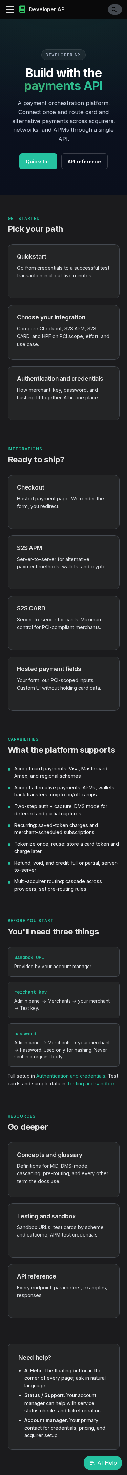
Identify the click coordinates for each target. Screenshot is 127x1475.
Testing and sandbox (91, 1083)
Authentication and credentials (70, 1076)
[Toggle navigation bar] (10, 9)
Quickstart (38, 161)
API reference (84, 161)
